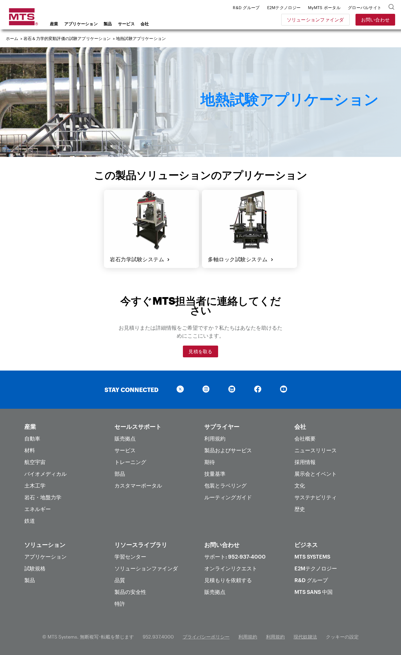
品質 (119, 580)
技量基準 (214, 473)
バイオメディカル (45, 473)
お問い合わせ (375, 19)
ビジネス (306, 544)
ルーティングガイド (228, 497)
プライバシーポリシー (206, 636)
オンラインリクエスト (230, 568)
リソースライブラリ (140, 544)
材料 (29, 450)
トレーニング (130, 462)
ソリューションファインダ (315, 19)
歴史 (299, 509)
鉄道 (29, 520)
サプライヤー (222, 426)
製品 (108, 23)
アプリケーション (81, 23)
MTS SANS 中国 (313, 592)
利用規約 (214, 438)
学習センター (130, 556)
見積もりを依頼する (228, 580)
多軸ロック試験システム (239, 259)
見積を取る (200, 351)
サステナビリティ (315, 497)
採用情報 (305, 462)
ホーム (12, 38)
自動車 (32, 438)
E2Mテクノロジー (315, 568)
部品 (119, 473)
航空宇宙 (35, 462)
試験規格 (35, 568)
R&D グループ (311, 580)
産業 (54, 23)
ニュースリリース (315, 450)
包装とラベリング (225, 485)
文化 (299, 485)
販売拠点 (125, 438)
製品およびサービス (228, 450)
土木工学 (35, 485)
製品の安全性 (130, 592)
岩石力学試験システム (138, 259)
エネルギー (37, 509)
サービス (126, 23)
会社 (145, 23)
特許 (119, 603)
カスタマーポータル (138, 485)
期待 (209, 462)
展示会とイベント (315, 473)
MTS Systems (312, 556)
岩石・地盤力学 (42, 497)
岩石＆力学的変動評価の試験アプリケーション (67, 38)
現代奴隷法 (305, 636)
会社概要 (305, 438)
